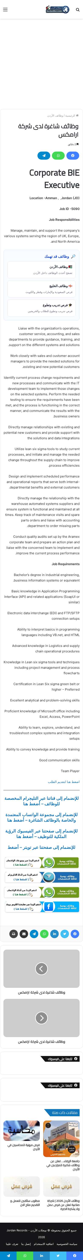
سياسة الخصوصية (67, 1244)
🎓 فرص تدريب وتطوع (50, 308)
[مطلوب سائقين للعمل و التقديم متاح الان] (21, 1186)
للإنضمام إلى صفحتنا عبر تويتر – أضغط (41, 847)
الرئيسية (70, 115)
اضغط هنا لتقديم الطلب (64, 782)
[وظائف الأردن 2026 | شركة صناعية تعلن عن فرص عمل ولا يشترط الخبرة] (61, 1186)
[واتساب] (58, 156)
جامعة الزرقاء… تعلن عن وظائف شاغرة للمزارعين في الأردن (63, 1165)
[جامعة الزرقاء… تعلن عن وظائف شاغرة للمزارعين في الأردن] (61, 1139)
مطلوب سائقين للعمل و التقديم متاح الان (25, 1203)
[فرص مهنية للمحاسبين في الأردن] (21, 1131)
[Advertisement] (41, 62)
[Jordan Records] (57, 9)
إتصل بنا (26, 1244)
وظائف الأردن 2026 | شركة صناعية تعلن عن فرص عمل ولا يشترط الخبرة (63, 1205)
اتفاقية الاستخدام (44, 1244)
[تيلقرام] (43, 156)
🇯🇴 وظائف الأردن (52, 270)
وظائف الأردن (55, 115)
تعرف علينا (12, 1244)
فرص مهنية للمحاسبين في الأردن (23, 1147)
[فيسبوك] (72, 156)
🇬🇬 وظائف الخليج (49, 289)
